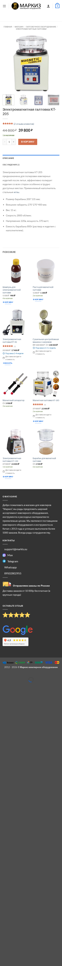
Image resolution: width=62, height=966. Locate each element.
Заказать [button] (7, 363)
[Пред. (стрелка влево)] (3, 685)
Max (10, 555)
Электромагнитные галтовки (31, 29)
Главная (8, 27)
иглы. (17, 192)
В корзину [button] (8, 302)
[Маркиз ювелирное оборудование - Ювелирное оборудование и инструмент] (26, 6)
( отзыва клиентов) (24, 123)
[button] (4, 6)
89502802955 (12, 573)
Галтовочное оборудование (41, 27)
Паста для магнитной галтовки (43, 288)
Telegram (12, 561)
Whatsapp (10, 567)
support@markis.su (15, 549)
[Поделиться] (20, 674)
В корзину (27, 141)
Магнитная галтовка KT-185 (46, 400)
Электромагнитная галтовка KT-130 (12, 459)
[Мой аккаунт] (48, 6)
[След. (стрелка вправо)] (11, 685)
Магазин (19, 27)
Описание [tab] (8, 158)
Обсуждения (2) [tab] (11, 164)
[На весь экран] (11, 674)
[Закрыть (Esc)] (28, 674)
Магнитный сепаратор (13, 400)
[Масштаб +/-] (3, 674)
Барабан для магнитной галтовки (44, 459)
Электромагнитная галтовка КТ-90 (12, 340)
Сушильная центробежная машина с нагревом (46, 340)
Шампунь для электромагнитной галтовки (12, 290)
